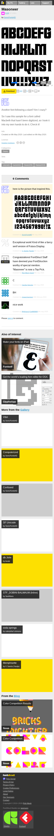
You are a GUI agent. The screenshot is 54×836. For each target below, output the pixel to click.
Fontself (22, 826)
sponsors (24, 808)
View (43, 82)
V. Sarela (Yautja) (28, 251)
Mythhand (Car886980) (30, 311)
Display (5, 151)
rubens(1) (6, 165)
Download (10, 91)
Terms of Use (8, 782)
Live (32, 3)
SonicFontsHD (10, 17)
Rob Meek (27, 803)
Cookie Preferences (11, 788)
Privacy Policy (8, 785)
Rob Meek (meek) (28, 273)
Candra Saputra (27, 285)
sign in (10, 318)
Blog (17, 696)
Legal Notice (8, 791)
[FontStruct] (3, 3)
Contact (6, 800)
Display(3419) (40, 165)
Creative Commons (8, 143)
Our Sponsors (8, 797)
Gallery (22, 3)
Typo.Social (10, 779)
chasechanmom (27, 297)
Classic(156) (28, 165)
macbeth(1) (17, 165)
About (5, 794)
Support (45, 3)
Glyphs (6, 826)
